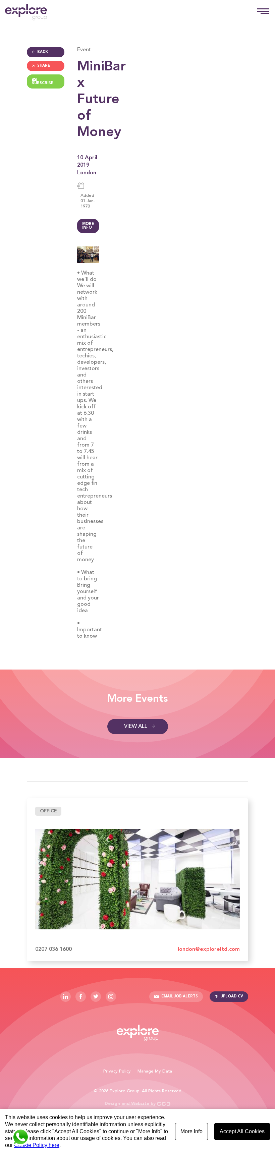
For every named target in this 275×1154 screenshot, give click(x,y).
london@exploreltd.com (209, 949)
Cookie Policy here (36, 1145)
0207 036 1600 (53, 949)
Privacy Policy (117, 1071)
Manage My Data (155, 1071)
